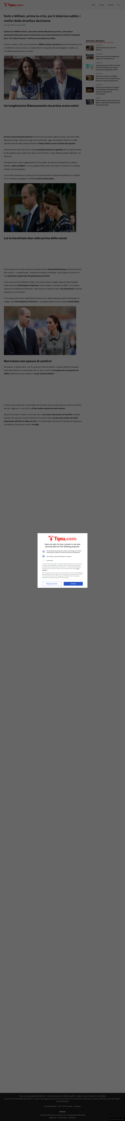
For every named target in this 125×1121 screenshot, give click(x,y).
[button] (62, 560)
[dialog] (63, 560)
